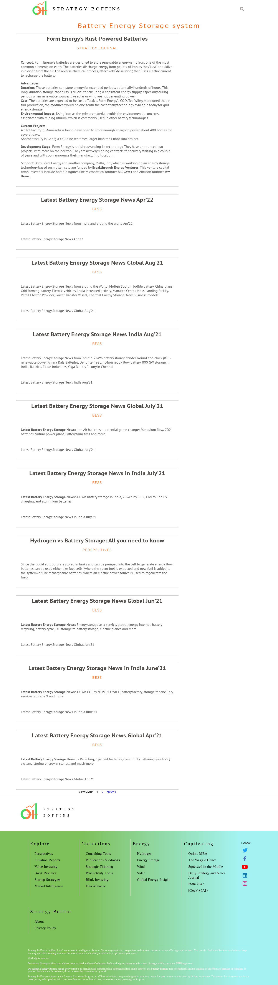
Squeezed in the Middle (205, 866)
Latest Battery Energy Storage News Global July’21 (97, 405)
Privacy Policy (45, 928)
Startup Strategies (47, 879)
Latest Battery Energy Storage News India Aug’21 (97, 334)
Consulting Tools (98, 853)
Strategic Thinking (99, 866)
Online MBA (198, 853)
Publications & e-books (103, 860)
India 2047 (196, 884)
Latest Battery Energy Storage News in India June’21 (97, 668)
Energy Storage (148, 860)
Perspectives (44, 853)
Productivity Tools (99, 873)
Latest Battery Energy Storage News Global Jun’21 (97, 600)
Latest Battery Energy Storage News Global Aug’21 (97, 262)
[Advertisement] (222, 381)
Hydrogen (144, 853)
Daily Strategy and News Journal (206, 875)
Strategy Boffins (87, 9)
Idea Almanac (96, 886)
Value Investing (46, 866)
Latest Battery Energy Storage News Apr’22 (97, 199)
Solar (141, 873)
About (39, 921)
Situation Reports (47, 860)
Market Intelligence (49, 886)
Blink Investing (97, 879)
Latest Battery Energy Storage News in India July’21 (97, 473)
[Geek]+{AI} (198, 890)
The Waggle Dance (202, 860)
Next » (111, 792)
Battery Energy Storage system (139, 25)
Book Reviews (45, 873)
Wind (141, 866)
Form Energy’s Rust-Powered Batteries (97, 38)
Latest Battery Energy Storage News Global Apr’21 (97, 735)
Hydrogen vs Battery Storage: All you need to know (97, 540)
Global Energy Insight (153, 879)
